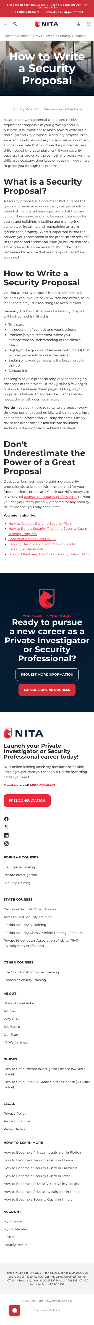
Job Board (12, 1027)
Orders (9, 1237)
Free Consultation (27, 800)
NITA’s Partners (16, 1042)
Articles (23, 36)
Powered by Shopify (59, 1300)
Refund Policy (15, 1129)
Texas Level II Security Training (28, 917)
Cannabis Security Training (25, 980)
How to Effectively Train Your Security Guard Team (48, 554)
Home (8, 36)
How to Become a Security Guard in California (40, 1168)
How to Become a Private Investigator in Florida (42, 1152)
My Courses (13, 1221)
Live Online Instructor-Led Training (31, 972)
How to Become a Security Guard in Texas (37, 1176)
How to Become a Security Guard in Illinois (38, 1199)
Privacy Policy (15, 1113)
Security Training (17, 883)
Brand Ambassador (19, 1003)
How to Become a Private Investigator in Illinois (42, 1192)
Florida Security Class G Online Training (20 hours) (44, 933)
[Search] (15, 24)
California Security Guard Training (30, 909)
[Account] (78, 24)
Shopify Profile (15, 1245)
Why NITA (12, 1019)
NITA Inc (38, 1300)
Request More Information (47, 674)
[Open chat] (14, 1310)
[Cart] (89, 24)
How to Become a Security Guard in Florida (38, 1160)
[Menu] (5, 24)
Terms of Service (17, 1121)
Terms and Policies (47, 1310)
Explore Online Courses (47, 690)
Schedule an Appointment (64, 12)
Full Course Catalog (19, 867)
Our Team (11, 1035)
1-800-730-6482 (28, 12)
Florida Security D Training (25, 925)
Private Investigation (20, 875)
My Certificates (16, 1229)
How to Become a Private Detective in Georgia (41, 1184)
